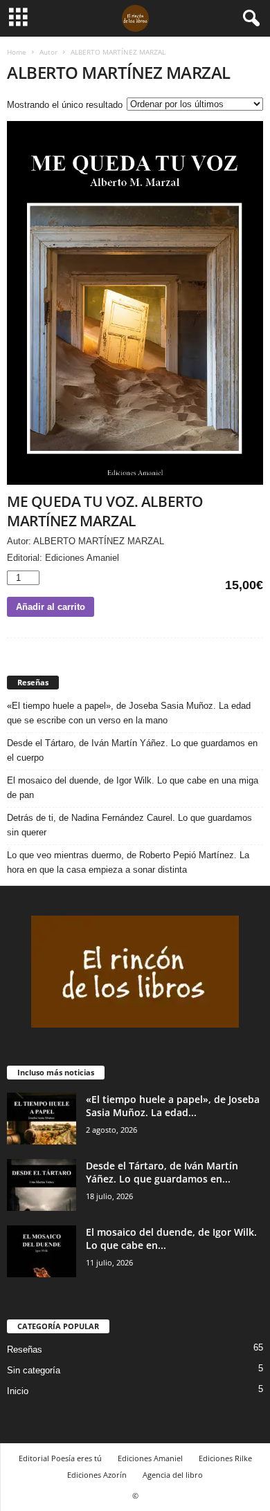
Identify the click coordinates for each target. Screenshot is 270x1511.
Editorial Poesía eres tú (60, 1458)
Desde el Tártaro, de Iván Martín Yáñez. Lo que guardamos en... (162, 1172)
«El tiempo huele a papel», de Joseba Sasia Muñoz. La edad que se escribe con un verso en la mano (129, 713)
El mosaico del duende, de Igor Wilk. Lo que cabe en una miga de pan (132, 787)
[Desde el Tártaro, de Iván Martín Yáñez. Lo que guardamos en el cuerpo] (41, 1185)
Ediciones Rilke (225, 1458)
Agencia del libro (173, 1475)
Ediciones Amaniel (150, 1458)
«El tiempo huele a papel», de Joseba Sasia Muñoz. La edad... (173, 1106)
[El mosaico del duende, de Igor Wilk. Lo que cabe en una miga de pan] (41, 1251)
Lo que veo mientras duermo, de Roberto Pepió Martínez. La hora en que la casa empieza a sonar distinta (128, 862)
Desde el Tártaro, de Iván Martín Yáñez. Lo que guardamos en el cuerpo (132, 750)
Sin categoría (33, 1370)
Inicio (17, 1391)
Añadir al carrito (50, 607)
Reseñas (24, 1349)
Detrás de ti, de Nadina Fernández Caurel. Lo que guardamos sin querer (129, 825)
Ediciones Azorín (97, 1475)
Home (16, 52)
